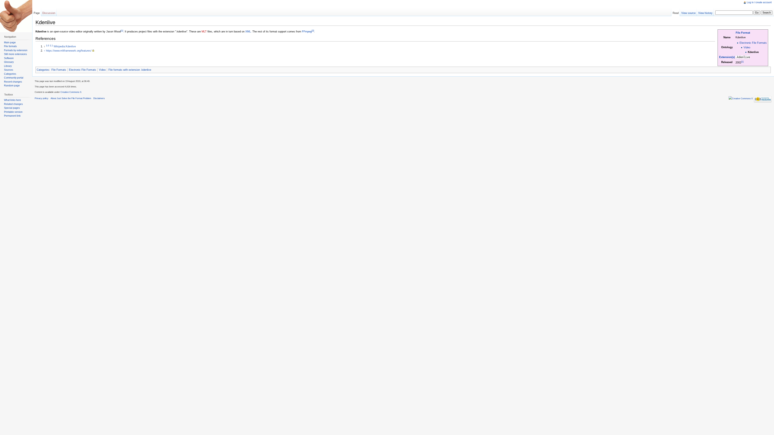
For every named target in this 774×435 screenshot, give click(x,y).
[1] (742, 61)
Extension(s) (727, 57)
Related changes (13, 104)
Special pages (12, 108)
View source (688, 12)
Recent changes (13, 81)
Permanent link (12, 115)
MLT (204, 31)
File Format (743, 32)
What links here (12, 100)
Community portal (13, 77)
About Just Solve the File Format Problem (71, 98)
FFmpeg (307, 31)
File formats (10, 46)
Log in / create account (759, 2)
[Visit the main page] (16, 16)
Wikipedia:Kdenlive (65, 46)
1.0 (47, 45)
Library (8, 66)
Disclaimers (99, 98)
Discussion (48, 12)
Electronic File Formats (753, 42)
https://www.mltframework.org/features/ (69, 50)
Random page (12, 85)
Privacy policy (41, 98)
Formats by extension (15, 50)
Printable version (13, 112)
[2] (313, 30)
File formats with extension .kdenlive (129, 69)
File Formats (58, 69)
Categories (43, 69)
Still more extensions (15, 54)
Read (676, 12)
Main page (10, 42)
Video (747, 47)
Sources (8, 69)
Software (9, 58)
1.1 (51, 45)
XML (248, 31)
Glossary (9, 62)
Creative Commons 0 (70, 92)
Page (37, 12)
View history (705, 12)
